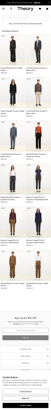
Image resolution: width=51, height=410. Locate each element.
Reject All (25, 398)
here (37, 324)
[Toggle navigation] (3, 8)
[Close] (49, 2)
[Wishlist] (40, 8)
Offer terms (16, 324)
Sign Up (25, 338)
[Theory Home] (25, 9)
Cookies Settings (25, 391)
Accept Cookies (25, 405)
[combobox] (25, 17)
